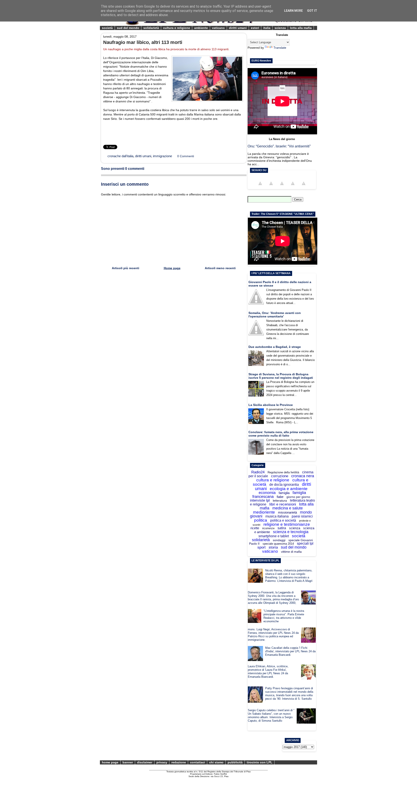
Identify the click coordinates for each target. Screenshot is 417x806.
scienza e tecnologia (290, 532)
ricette (254, 528)
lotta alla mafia (301, 28)
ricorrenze (268, 528)
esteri (255, 28)
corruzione (279, 476)
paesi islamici (302, 516)
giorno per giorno (298, 497)
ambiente (201, 28)
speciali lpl (305, 543)
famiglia (284, 493)
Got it (312, 10)
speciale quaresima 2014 (278, 543)
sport (261, 547)
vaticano (218, 28)
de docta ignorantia (284, 484)
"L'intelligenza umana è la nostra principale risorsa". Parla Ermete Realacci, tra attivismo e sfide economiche (283, 616)
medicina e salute (287, 508)
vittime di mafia (291, 551)
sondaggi (279, 540)
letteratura (280, 500)
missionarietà (287, 512)
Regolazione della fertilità (283, 472)
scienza (280, 28)
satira (282, 528)
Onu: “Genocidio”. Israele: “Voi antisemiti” (279, 146)
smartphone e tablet (273, 536)
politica (260, 520)
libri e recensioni (282, 504)
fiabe (280, 497)
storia (273, 547)
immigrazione (162, 156)
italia (266, 28)
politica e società (283, 520)
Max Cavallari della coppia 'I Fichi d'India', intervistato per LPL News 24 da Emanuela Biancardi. (290, 651)
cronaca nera (302, 476)
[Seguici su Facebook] (260, 187)
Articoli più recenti (125, 268)
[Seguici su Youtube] (282, 187)
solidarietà (151, 28)
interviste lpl (260, 500)
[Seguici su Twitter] (271, 187)
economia (267, 493)
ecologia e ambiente (289, 488)
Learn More (293, 10)
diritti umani (238, 28)
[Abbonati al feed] (293, 187)
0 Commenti (185, 156)
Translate (279, 47)
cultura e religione (176, 28)
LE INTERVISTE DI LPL (265, 560)
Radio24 (258, 472)
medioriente (264, 512)
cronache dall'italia (120, 156)
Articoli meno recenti (220, 268)
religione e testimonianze (286, 524)
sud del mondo (128, 28)
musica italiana (277, 516)
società (107, 28)
